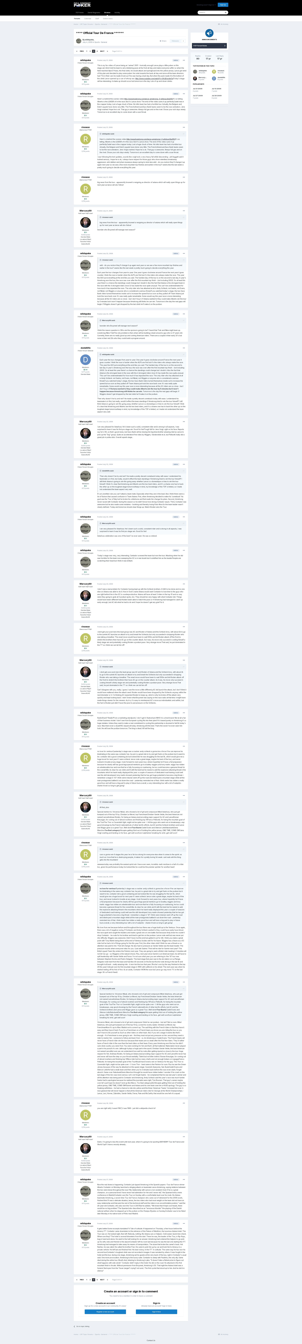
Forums (77, 18)
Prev (82, 51)
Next (102, 51)
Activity (117, 12)
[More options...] (184, 60)
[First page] (76, 51)
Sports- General (101, 42)
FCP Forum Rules (200, 46)
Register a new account (105, 1312)
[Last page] (107, 51)
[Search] (225, 12)
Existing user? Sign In (206, 5)
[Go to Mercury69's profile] (85, 222)
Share (163, 41)
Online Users (108, 18)
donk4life (85, 348)
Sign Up (223, 5)
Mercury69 (86, 210)
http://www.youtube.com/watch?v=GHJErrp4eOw (154, 79)
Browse (107, 12)
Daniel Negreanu (94, 12)
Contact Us (151, 1340)
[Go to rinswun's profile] (85, 139)
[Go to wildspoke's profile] (78, 41)
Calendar (87, 18)
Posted (105, 60)
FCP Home (80, 12)
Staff (97, 18)
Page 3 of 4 (116, 51)
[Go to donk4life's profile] (85, 359)
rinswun (85, 127)
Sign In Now (156, 1312)
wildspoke (89, 40)
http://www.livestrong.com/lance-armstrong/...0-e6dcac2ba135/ (148, 99)
